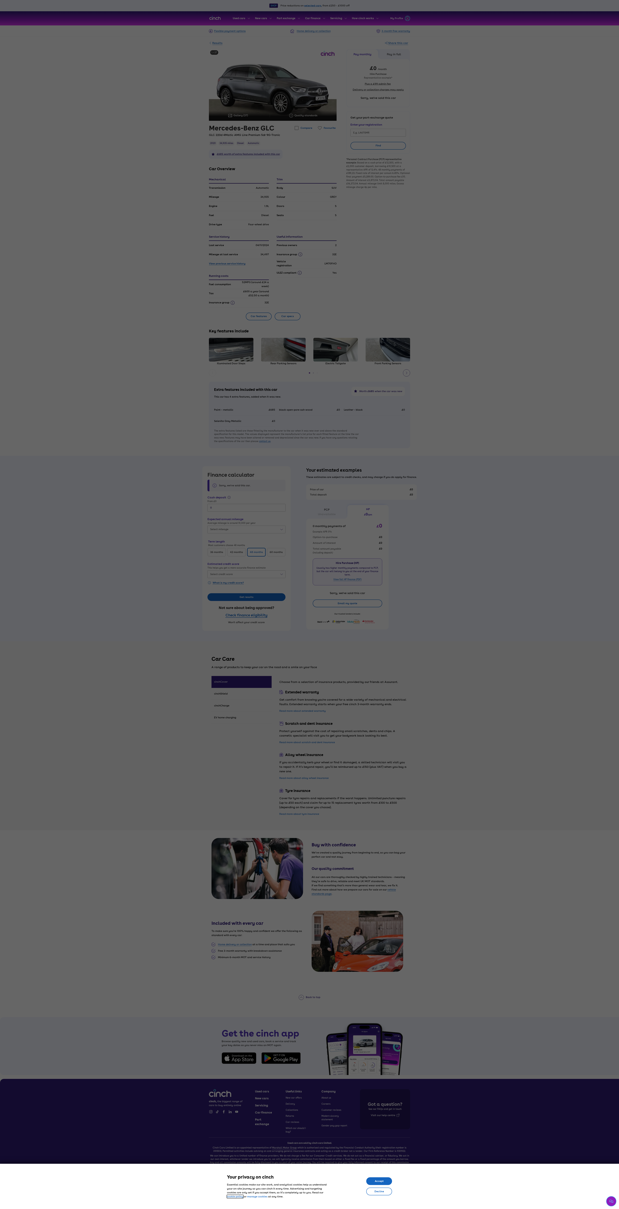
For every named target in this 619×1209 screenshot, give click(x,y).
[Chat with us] (611, 1201)
